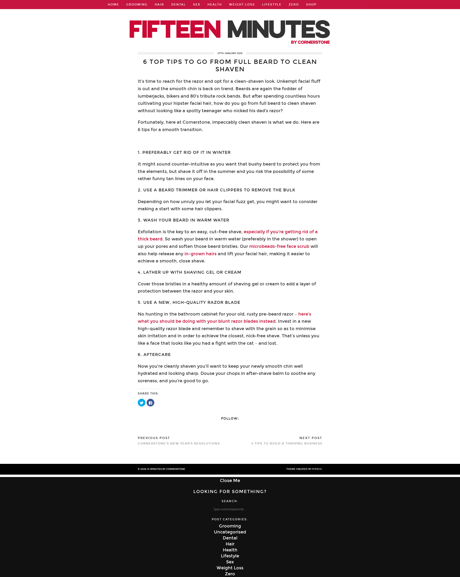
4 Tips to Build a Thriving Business (286, 440)
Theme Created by (304, 469)
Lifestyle (272, 4)
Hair (159, 4)
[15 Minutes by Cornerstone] (230, 25)
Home (113, 4)
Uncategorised (230, 532)
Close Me (230, 480)
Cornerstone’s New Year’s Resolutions (179, 440)
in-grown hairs (200, 253)
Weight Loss (242, 4)
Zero (294, 4)
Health (214, 4)
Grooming (137, 4)
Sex (196, 4)
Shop (311, 4)
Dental (178, 4)
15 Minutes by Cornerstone (166, 469)
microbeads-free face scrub (279, 246)
